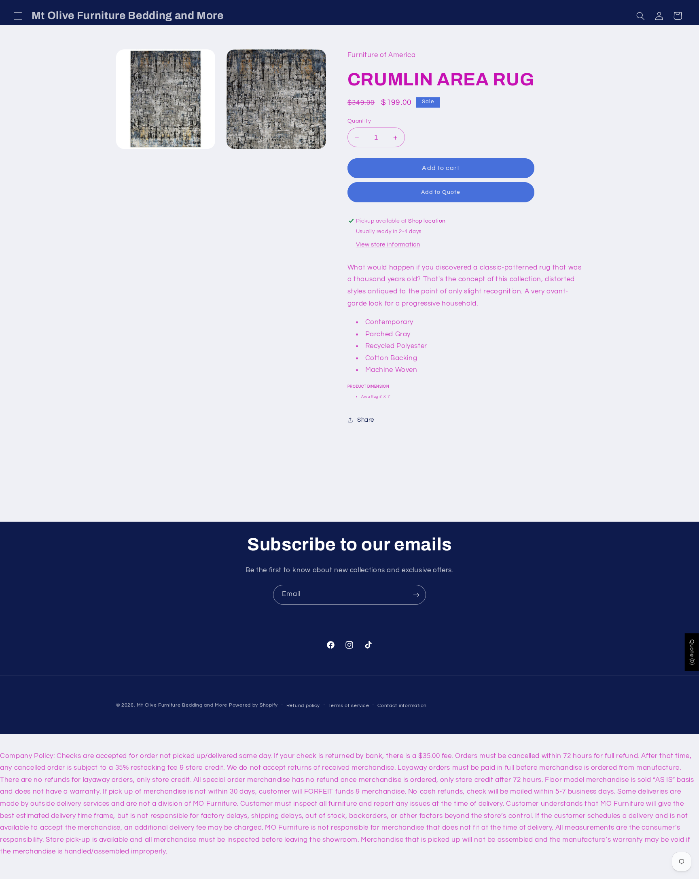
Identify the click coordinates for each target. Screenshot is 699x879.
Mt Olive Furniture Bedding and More (182, 705)
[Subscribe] (416, 595)
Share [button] (365, 420)
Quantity (359, 121)
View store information (388, 245)
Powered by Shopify (253, 705)
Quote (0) (692, 652)
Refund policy (303, 705)
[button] (17, 15)
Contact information (402, 705)
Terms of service (348, 705)
